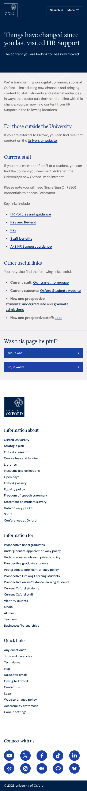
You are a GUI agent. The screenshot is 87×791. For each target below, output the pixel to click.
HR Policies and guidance (30, 214)
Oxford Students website (60, 290)
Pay (13, 230)
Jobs (58, 318)
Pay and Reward (23, 222)
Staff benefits (21, 238)
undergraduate (34, 304)
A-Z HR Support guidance (31, 246)
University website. (42, 140)
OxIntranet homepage (51, 282)
